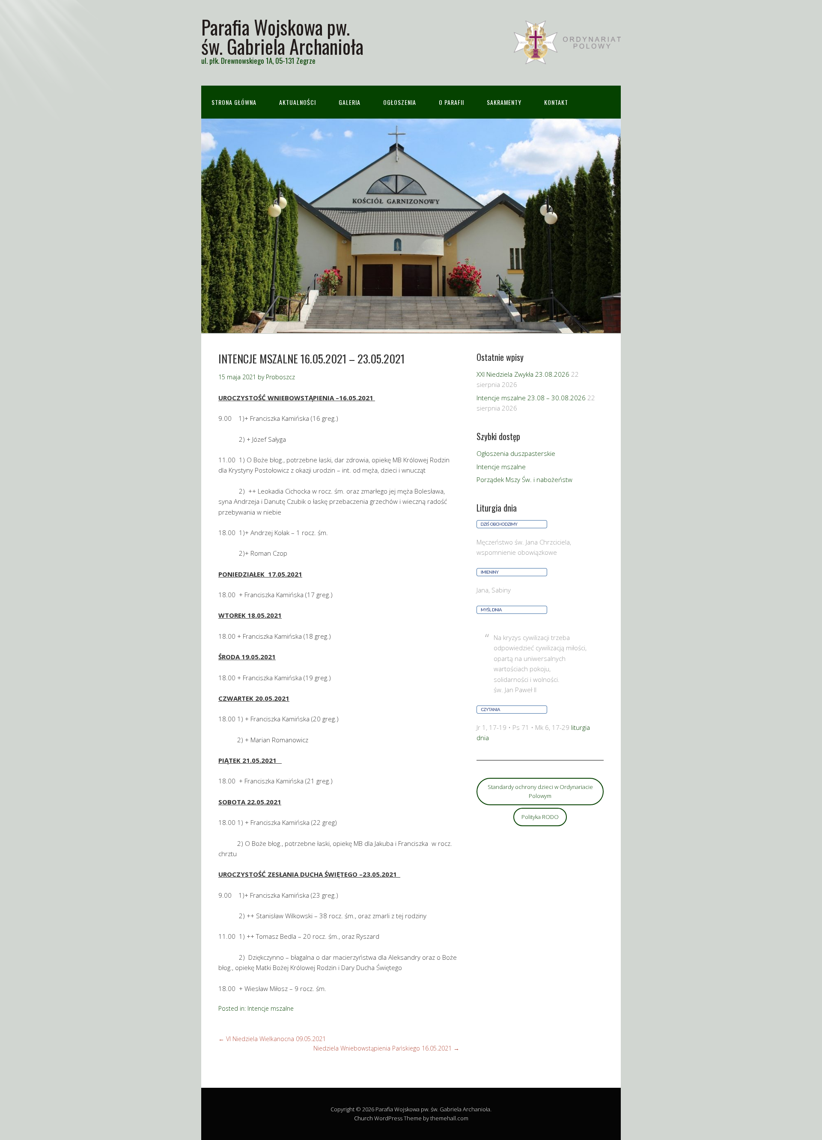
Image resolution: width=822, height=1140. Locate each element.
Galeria (349, 102)
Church (363, 1118)
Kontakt (556, 102)
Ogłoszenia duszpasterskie (516, 453)
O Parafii (451, 102)
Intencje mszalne (270, 1008)
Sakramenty (504, 102)
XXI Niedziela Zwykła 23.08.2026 (523, 374)
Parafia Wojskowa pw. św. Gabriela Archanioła (282, 36)
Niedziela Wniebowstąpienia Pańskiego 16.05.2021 (386, 1048)
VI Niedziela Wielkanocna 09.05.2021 (272, 1039)
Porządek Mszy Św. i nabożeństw (524, 479)
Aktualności (297, 102)
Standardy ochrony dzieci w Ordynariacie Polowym (540, 791)
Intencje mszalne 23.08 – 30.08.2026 (531, 397)
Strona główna (233, 102)
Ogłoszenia (399, 102)
